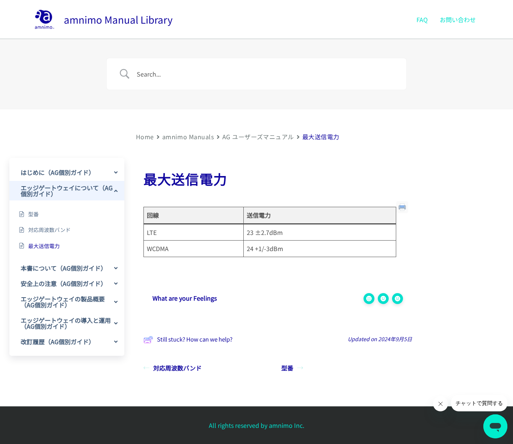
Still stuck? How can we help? (194, 339)
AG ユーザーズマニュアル (258, 136)
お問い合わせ (458, 19)
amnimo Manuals (188, 136)
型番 (287, 367)
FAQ (422, 19)
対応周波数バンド (177, 367)
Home (145, 136)
